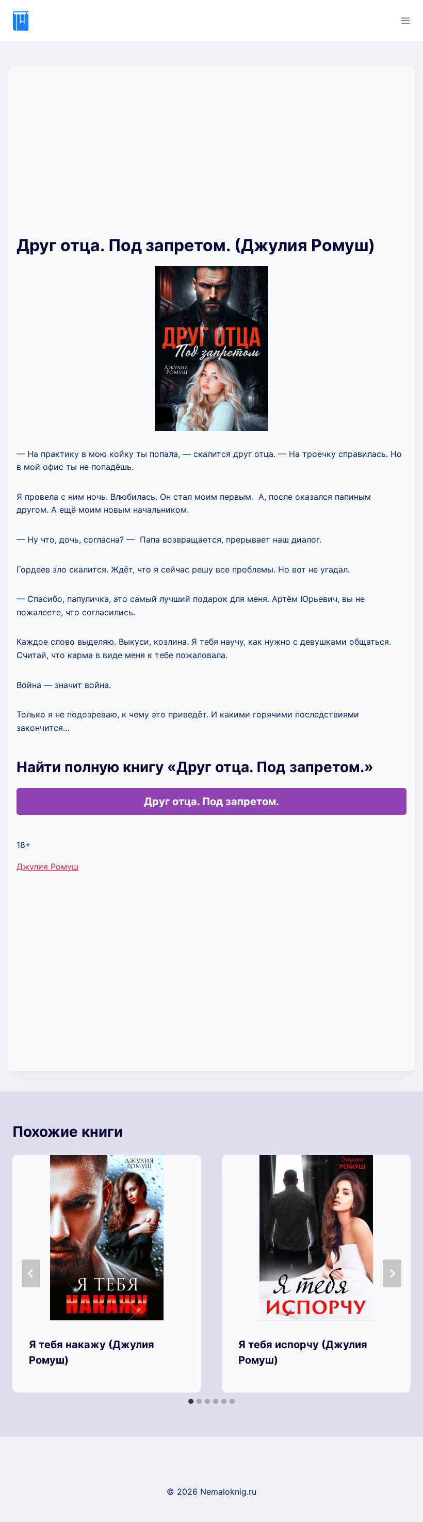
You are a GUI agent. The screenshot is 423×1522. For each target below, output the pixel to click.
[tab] (190, 1401)
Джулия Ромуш (47, 866)
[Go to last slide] (31, 1273)
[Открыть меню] (405, 20)
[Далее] (392, 1273)
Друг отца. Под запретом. (211, 801)
